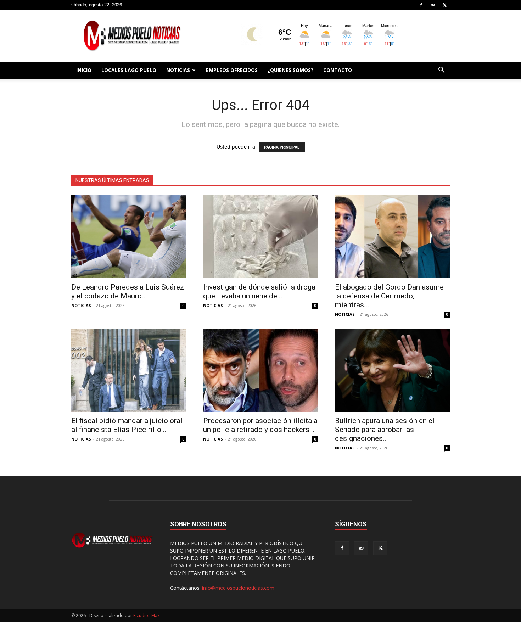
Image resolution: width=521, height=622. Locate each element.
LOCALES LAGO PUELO (128, 70)
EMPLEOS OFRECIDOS (232, 70)
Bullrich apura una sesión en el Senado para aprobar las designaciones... (385, 429)
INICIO (83, 70)
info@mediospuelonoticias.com (238, 587)
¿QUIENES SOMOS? (290, 70)
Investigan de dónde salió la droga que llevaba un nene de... (259, 291)
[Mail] (432, 5)
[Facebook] (421, 5)
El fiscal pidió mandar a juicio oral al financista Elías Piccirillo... (127, 425)
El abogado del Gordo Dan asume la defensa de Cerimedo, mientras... (389, 296)
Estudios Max (146, 615)
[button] (441, 70)
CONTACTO (337, 70)
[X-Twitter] (444, 5)
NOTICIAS (178, 70)
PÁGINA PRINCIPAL (281, 147)
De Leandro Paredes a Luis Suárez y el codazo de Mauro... (127, 291)
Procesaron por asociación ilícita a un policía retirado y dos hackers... (260, 425)
